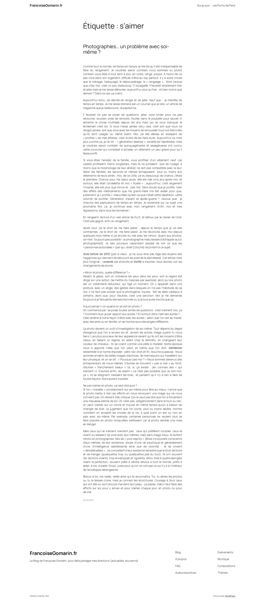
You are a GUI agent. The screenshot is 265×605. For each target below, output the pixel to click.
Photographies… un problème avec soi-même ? (126, 49)
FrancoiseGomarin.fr (46, 5)
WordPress (230, 595)
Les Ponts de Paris (224, 5)
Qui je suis (203, 5)
